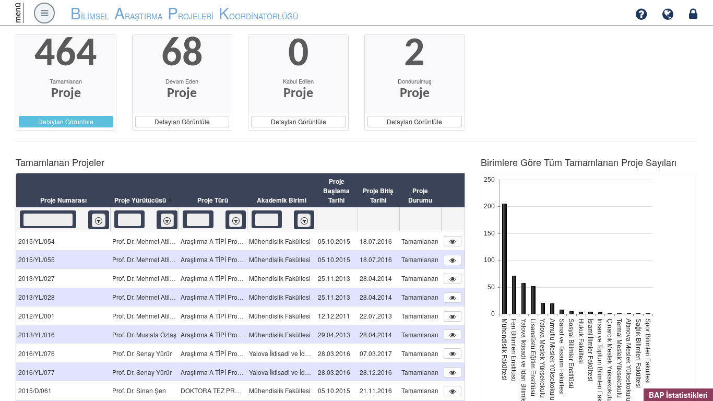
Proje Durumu (420, 195)
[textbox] (48, 220)
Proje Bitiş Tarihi (378, 195)
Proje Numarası (63, 200)
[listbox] (98, 220)
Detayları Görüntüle (65, 121)
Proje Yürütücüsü (140, 200)
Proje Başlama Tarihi (336, 190)
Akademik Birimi (281, 200)
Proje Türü (212, 200)
